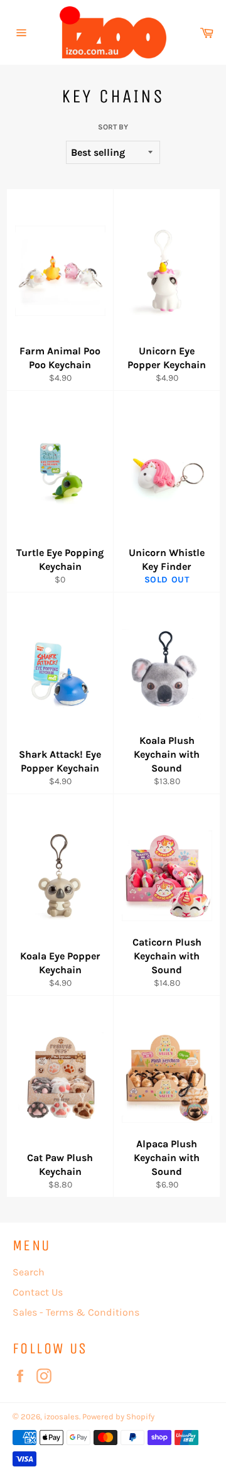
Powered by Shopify (118, 1416)
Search (29, 1272)
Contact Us (38, 1292)
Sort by (113, 127)
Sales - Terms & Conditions (76, 1312)
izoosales (61, 1416)
